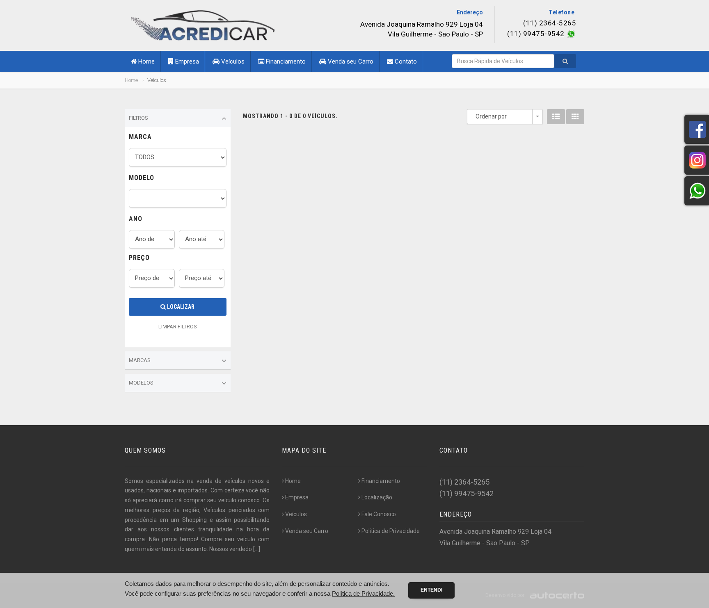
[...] (256, 549)
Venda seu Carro (349, 61)
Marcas (140, 360)
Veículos (232, 61)
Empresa (186, 61)
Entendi (431, 590)
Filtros (138, 118)
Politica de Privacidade (390, 531)
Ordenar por (491, 116)
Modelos (141, 383)
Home (146, 61)
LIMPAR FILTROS (177, 326)
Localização (376, 497)
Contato (405, 61)
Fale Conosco (378, 514)
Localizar (180, 306)
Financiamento (285, 61)
